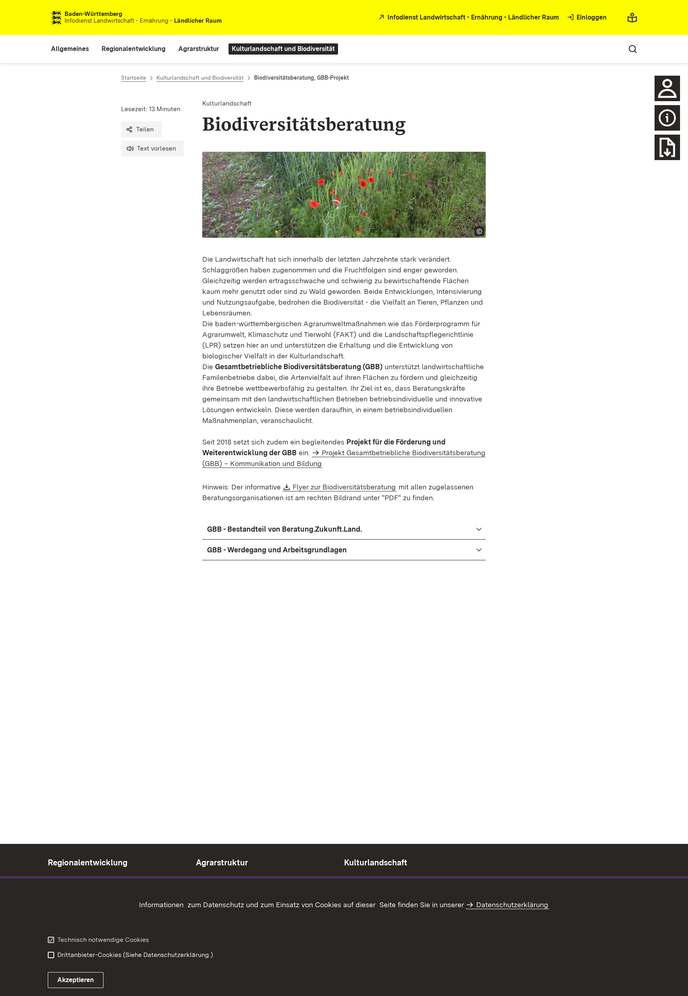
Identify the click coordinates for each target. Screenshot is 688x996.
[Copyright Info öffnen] (479, 231)
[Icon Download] (667, 147)
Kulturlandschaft (375, 862)
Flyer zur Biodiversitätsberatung (345, 487)
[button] (141, 129)
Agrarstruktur (222, 862)
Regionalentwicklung (87, 862)
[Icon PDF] (667, 118)
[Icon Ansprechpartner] (667, 88)
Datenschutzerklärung (512, 904)
